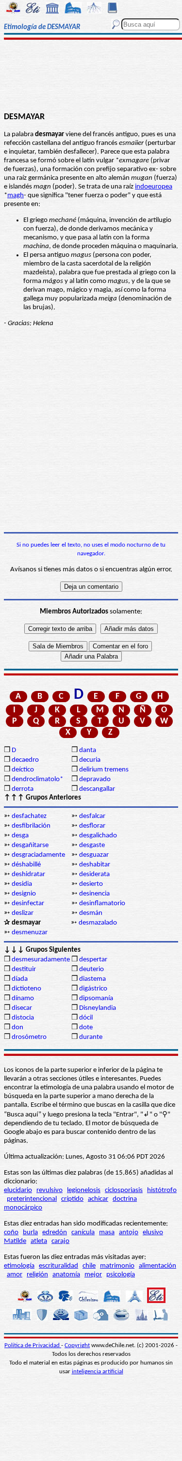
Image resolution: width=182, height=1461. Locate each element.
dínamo (23, 998)
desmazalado (98, 923)
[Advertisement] (91, 76)
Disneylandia (97, 1008)
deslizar (22, 913)
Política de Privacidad (32, 1345)
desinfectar (28, 903)
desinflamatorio (102, 903)
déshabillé (26, 864)
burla (30, 1232)
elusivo (153, 1232)
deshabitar (94, 864)
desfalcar (92, 816)
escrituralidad (58, 1266)
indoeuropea (153, 186)
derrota (22, 789)
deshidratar (28, 874)
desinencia (94, 893)
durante (90, 1037)
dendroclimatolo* (37, 779)
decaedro (25, 760)
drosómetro (29, 1037)
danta (87, 750)
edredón (54, 1232)
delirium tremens (104, 769)
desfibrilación (31, 826)
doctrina (125, 1199)
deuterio (91, 969)
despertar (93, 959)
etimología (19, 1266)
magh (15, 195)
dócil (86, 1017)
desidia (22, 884)
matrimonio (117, 1266)
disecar (22, 1008)
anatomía (66, 1274)
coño (11, 1232)
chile (89, 1266)
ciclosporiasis (124, 1190)
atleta (39, 1241)
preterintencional (32, 1199)
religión (37, 1274)
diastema (92, 979)
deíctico (23, 769)
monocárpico (23, 1207)
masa (107, 1232)
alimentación (157, 1266)
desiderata (94, 874)
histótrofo (162, 1190)
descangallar (97, 789)
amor (14, 1274)
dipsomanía (96, 998)
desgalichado (98, 835)
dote (86, 1027)
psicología (120, 1274)
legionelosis (83, 1190)
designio (24, 893)
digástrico (93, 988)
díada (20, 979)
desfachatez (29, 816)
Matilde (15, 1241)
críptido (72, 1199)
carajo (60, 1241)
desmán (90, 913)
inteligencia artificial (97, 1371)
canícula (83, 1232)
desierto (91, 884)
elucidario (18, 1190)
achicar (98, 1199)
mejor (93, 1274)
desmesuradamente (41, 959)
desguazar (94, 855)
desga (20, 835)
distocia (23, 1017)
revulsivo (49, 1190)
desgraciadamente (38, 855)
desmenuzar (30, 932)
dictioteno (26, 988)
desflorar (92, 826)
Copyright (77, 1345)
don (17, 1027)
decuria (89, 760)
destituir (24, 969)
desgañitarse (30, 845)
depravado (95, 779)
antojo (128, 1232)
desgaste (92, 845)
